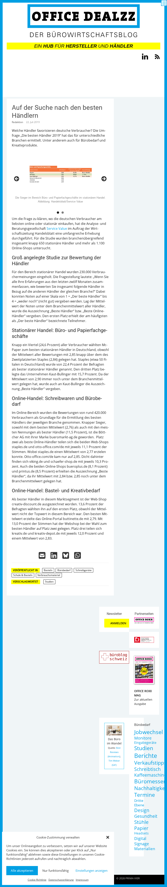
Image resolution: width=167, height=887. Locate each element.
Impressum (82, 880)
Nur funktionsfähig (55, 870)
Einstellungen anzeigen (92, 870)
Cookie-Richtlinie (37, 880)
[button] (108, 837)
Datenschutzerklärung (61, 880)
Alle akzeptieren (22, 870)
